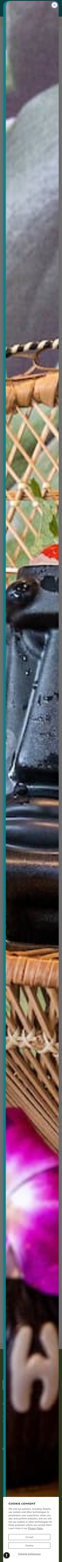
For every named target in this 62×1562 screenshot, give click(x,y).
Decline (29, 1545)
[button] (6, 1555)
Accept (29, 1537)
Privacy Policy (35, 1528)
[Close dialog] (54, 5)
